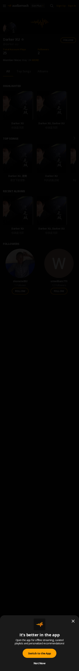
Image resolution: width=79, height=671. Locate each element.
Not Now (39, 663)
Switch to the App (39, 653)
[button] (39, 335)
